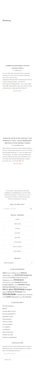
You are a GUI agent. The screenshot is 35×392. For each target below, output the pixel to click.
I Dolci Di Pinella (7, 321)
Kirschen (25, 282)
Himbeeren (19, 280)
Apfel (4, 273)
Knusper (5, 284)
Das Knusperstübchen (9, 314)
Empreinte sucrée (8, 316)
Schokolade (9, 294)
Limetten (16, 284)
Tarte (4, 297)
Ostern (5, 292)
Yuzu (20, 297)
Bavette (5, 308)
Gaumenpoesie (7, 319)
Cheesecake (6, 275)
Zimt (24, 297)
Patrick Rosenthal (8, 332)
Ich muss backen (8, 324)
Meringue (25, 287)
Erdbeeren (28, 275)
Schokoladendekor (21, 294)
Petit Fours (17, 246)
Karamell (18, 282)
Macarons (17, 251)
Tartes (17, 228)
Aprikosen (9, 273)
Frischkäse (12, 277)
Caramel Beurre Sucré (9, 311)
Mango (27, 285)
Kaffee (12, 282)
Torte (17, 219)
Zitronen (28, 297)
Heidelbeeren (6, 280)
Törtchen (17, 224)
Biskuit (24, 273)
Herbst (11, 280)
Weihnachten (15, 297)
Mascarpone (19, 287)
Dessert (18, 237)
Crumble (13, 275)
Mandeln (21, 285)
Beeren (18, 273)
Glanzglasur (25, 277)
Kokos (11, 285)
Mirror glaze (8, 289)
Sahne (24, 292)
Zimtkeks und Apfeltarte (10, 337)
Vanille (8, 297)
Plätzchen (17, 242)
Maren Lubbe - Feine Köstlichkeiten (17, 8)
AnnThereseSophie (8, 306)
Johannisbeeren (7, 282)
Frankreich (5, 277)
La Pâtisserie (6, 329)
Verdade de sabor (8, 334)
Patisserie (10, 292)
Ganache (19, 277)
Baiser (14, 273)
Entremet (19, 275)
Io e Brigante (6, 327)
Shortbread (29, 294)
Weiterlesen (17, 90)
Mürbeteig (19, 289)
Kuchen (17, 233)
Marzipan (12, 287)
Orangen (28, 289)
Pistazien (19, 292)
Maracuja (6, 287)
